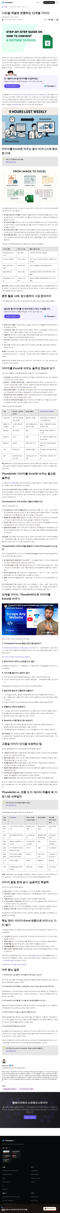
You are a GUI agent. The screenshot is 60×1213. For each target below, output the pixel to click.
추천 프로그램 (34, 1200)
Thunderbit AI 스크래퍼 (46, 411)
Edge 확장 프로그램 (7, 1174)
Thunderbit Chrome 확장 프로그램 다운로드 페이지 (18, 647)
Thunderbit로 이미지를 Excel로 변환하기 (14, 964)
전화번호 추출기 (35, 1174)
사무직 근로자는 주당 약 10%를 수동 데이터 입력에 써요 (29, 94)
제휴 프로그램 (34, 1196)
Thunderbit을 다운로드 (34, 955)
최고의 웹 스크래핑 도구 (8, 1200)
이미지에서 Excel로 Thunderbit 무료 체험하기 (16, 656)
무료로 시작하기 (11, 86)
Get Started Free (11, 161)
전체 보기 (33, 1182)
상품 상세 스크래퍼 (35, 1178)
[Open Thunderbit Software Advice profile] (16, 1152)
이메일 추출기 (34, 1170)
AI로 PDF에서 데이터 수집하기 (9, 1204)
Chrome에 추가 (51, 1208)
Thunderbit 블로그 (9, 960)
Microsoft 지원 (31, 387)
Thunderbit (14, 104)
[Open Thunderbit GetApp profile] (6, 1152)
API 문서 (33, 1204)
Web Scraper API (6, 1182)
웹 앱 (3, 1178)
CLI (3, 1185)
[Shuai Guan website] (12, 1066)
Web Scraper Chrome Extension (10, 1170)
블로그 (6, 7)
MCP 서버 (4, 1189)
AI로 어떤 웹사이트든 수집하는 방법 (10, 1196)
